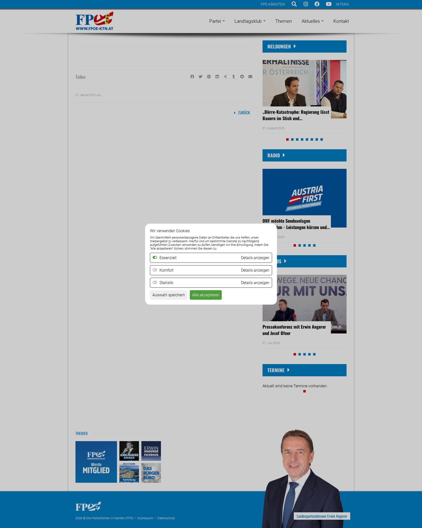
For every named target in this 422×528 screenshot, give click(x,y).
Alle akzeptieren (205, 295)
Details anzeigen (255, 270)
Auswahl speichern (168, 295)
